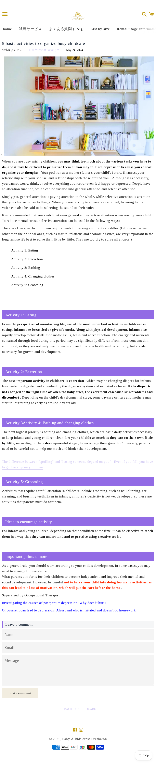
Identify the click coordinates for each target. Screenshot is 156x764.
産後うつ (54, 50)
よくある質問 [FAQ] (66, 29)
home (7, 29)
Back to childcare (79, 709)
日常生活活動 (37, 50)
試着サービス (30, 29)
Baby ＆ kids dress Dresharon (84, 739)
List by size (100, 29)
